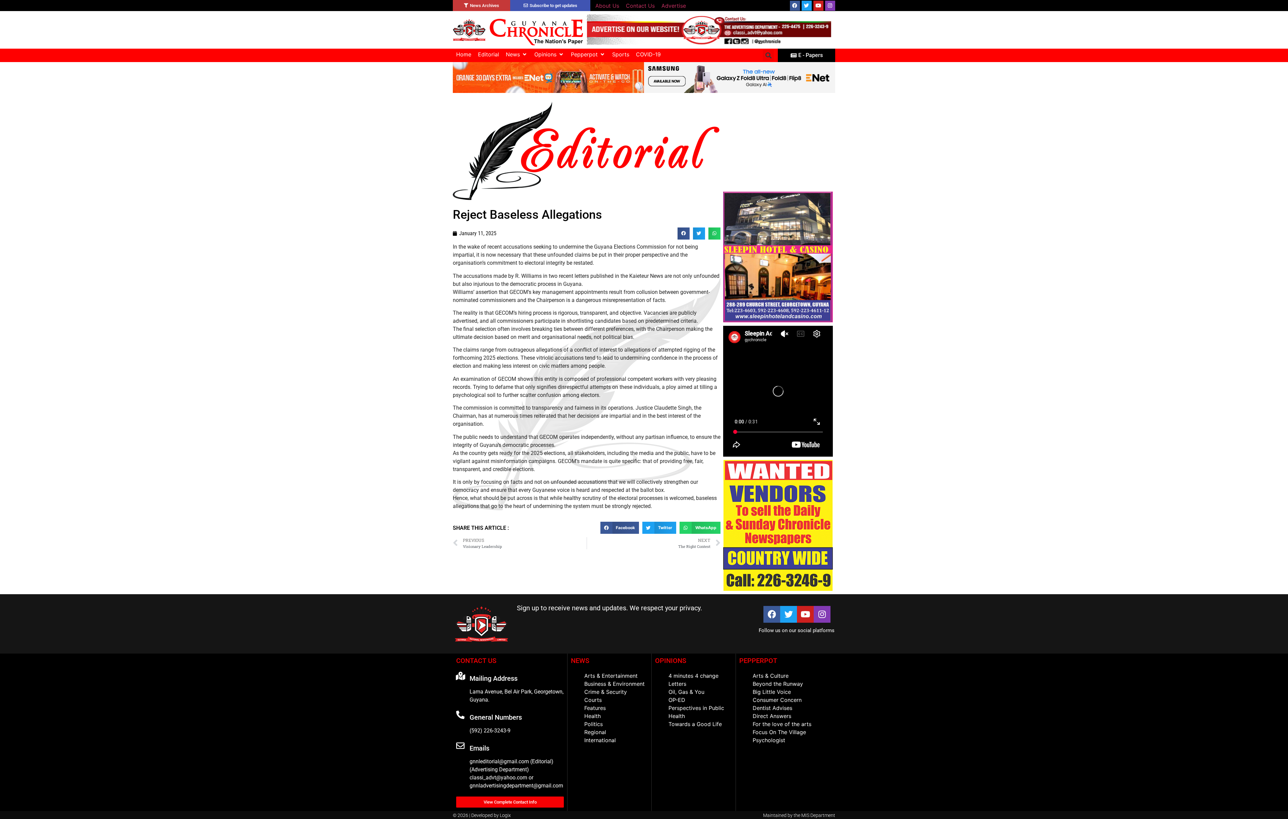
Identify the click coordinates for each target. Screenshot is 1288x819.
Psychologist (769, 740)
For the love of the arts (782, 724)
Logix (505, 815)
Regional (595, 732)
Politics (593, 724)
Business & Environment (614, 683)
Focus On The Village (779, 732)
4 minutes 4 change (693, 675)
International (600, 740)
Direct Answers (772, 716)
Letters (677, 683)
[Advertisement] (778, 142)
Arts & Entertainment (611, 675)
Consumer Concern (777, 700)
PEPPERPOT (758, 661)
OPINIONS (670, 661)
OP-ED (676, 700)
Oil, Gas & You (686, 691)
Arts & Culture (771, 675)
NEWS (580, 661)
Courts (593, 700)
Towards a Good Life (695, 724)
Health (592, 716)
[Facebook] (795, 6)
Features (595, 708)
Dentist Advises (772, 708)
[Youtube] (818, 6)
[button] (516, 54)
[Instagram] (830, 6)
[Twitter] (807, 6)
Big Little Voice (772, 691)
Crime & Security (605, 691)
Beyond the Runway (778, 683)
